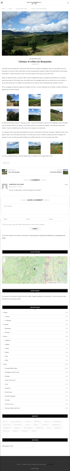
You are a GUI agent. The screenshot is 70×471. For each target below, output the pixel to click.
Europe (35, 336)
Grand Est (36, 388)
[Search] (68, 2)
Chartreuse (7, 427)
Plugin (65, 282)
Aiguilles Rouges (16, 421)
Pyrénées (58, 427)
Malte (36, 360)
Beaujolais (6, 162)
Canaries (36, 316)
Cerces (36, 424)
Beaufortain (57, 421)
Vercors (25, 431)
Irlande (36, 348)
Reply (66, 184)
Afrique (35, 312)
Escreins (17, 427)
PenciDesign (50, 464)
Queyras (6, 431)
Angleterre (36, 340)
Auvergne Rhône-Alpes (21, 8)
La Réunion (36, 320)
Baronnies (37, 421)
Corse (36, 384)
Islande (36, 352)
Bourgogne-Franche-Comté (36, 372)
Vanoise (16, 431)
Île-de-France (36, 392)
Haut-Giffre (28, 427)
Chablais (45, 424)
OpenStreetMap (52, 282)
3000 (5, 421)
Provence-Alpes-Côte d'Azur (36, 408)
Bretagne (36, 376)
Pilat (49, 427)
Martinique (36, 328)
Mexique (36, 332)
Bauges (47, 421)
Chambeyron (56, 424)
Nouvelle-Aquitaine (36, 396)
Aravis (28, 421)
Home (3, 8)
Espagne (36, 344)
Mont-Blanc (40, 427)
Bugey (27, 424)
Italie (36, 356)
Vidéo (34, 431)
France (10, 8)
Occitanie (36, 400)
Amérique (35, 324)
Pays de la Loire (36, 404)
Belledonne (18, 424)
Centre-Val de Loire (36, 380)
